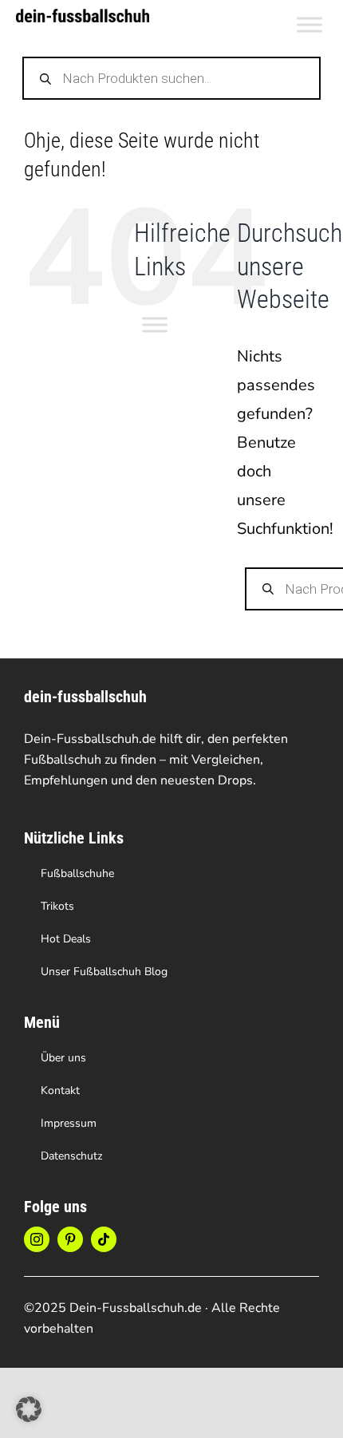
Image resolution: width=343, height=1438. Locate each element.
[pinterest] (70, 1239)
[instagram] (36, 1239)
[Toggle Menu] (309, 24)
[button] (28, 1409)
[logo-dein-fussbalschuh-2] (82, 16)
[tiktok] (103, 1239)
